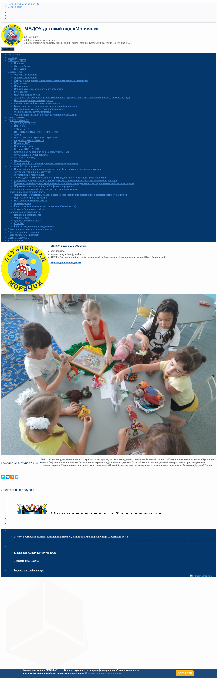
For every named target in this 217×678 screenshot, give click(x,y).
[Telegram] (16, 477)
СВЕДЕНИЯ (15, 71)
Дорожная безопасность (27, 220)
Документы (20, 83)
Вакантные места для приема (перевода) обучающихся (45, 106)
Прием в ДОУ (22, 143)
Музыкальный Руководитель (31, 154)
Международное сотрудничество (32, 111)
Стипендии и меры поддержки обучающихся (39, 109)
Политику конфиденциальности (103, 673)
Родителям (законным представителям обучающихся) (45, 206)
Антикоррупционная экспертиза (32, 172)
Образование (21, 86)
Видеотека (20, 69)
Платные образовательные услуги (33, 100)
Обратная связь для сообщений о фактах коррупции (44, 186)
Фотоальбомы (22, 66)
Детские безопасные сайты (29, 209)
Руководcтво (21, 91)
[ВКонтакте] (8, 477)
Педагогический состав (27, 94)
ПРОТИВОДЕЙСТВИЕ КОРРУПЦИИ (36, 131)
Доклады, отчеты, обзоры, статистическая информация (46, 189)
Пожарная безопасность (27, 214)
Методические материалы (29, 174)
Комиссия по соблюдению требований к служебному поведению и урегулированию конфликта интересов (74, 183)
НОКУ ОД (20, 126)
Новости (19, 63)
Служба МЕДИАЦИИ (26, 149)
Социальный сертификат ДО (23, 4)
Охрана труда (22, 217)
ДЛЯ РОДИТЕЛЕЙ (25, 123)
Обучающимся (22, 203)
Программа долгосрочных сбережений (36, 137)
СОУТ (17, 134)
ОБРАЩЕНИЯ (16, 117)
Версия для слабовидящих (66, 262)
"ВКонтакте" (21, 129)
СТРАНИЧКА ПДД (25, 157)
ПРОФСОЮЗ (22, 160)
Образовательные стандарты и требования (39, 89)
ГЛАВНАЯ (14, 54)
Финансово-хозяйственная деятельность (37, 103)
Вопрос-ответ (15, 6)
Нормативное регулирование (30, 197)
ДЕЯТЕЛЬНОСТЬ (18, 120)
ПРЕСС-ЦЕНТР (17, 60)
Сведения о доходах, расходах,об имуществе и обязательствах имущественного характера (65, 180)
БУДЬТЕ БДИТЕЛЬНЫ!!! (29, 140)
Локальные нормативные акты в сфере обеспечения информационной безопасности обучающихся (70, 194)
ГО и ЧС (19, 223)
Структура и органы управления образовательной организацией (51, 80)
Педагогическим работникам (30, 200)
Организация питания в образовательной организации (45, 114)
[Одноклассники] (12, 477)
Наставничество (23, 146)
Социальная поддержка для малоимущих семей (41, 152)
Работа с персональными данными (34, 226)
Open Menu (8, 49)
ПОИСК (12, 57)
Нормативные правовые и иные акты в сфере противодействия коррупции (57, 169)
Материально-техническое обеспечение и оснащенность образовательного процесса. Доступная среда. (72, 97)
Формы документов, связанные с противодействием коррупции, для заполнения (60, 177)
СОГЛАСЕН (184, 673)
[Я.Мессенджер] (3, 477)
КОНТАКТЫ (15, 240)
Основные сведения (25, 74)
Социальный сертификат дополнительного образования (46, 163)
